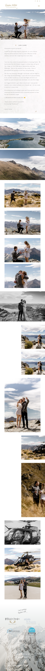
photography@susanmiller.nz (24, 657)
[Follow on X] (39, 1)
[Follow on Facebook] (35, 1)
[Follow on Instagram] (37, 1)
